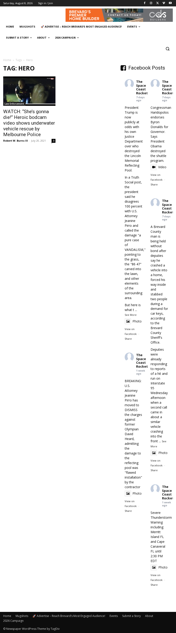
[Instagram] (151, 3)
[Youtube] (170, 3)
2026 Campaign (13, 621)
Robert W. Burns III (15, 140)
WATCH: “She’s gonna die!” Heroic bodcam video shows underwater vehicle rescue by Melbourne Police (29, 123)
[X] (157, 3)
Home (7, 60)
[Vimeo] (163, 3)
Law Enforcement (14, 103)
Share (128, 338)
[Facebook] (144, 3)
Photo (137, 321)
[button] (167, 48)
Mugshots (22, 616)
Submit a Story (131, 616)
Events (114, 616)
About (149, 616)
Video (162, 167)
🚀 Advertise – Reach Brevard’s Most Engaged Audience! (69, 616)
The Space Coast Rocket (142, 87)
